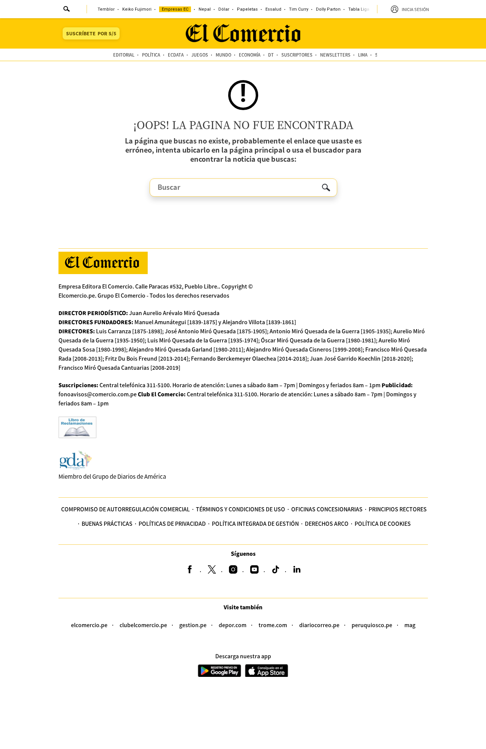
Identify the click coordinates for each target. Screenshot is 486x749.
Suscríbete (91, 33)
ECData (176, 55)
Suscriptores (296, 55)
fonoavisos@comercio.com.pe (97, 394)
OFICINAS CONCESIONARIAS (327, 509)
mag (409, 625)
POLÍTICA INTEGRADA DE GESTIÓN (255, 523)
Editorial (123, 55)
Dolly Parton (328, 9)
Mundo (223, 55)
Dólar (223, 9)
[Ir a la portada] (103, 263)
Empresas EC (175, 9)
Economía (249, 55)
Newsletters (335, 55)
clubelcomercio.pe (143, 625)
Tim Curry (298, 9)
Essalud (273, 9)
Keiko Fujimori (136, 9)
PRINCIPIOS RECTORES (398, 509)
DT (271, 55)
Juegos (199, 55)
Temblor (106, 9)
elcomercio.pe (89, 625)
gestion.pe (193, 625)
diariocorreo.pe (319, 625)
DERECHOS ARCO (327, 523)
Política (151, 55)
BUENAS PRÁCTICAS (107, 523)
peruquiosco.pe (372, 625)
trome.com (273, 625)
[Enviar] (67, 10)
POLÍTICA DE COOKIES (383, 523)
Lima (363, 55)
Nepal (205, 9)
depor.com (232, 625)
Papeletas (247, 9)
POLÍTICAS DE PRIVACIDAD (172, 523)
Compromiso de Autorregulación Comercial (125, 509)
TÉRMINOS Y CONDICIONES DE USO (240, 509)
